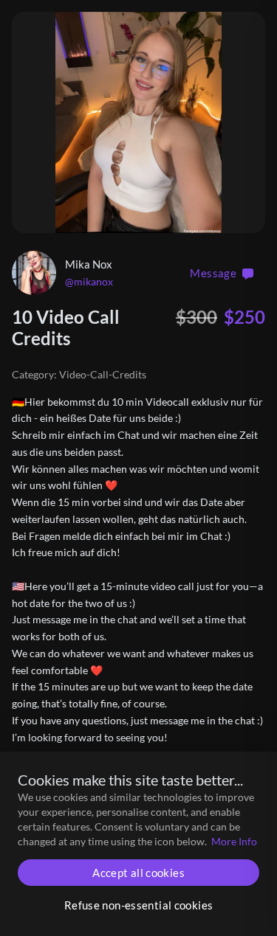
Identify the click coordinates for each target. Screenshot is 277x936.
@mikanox (89, 281)
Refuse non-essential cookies (138, 905)
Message (213, 273)
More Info (234, 841)
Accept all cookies (138, 872)
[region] (138, 122)
